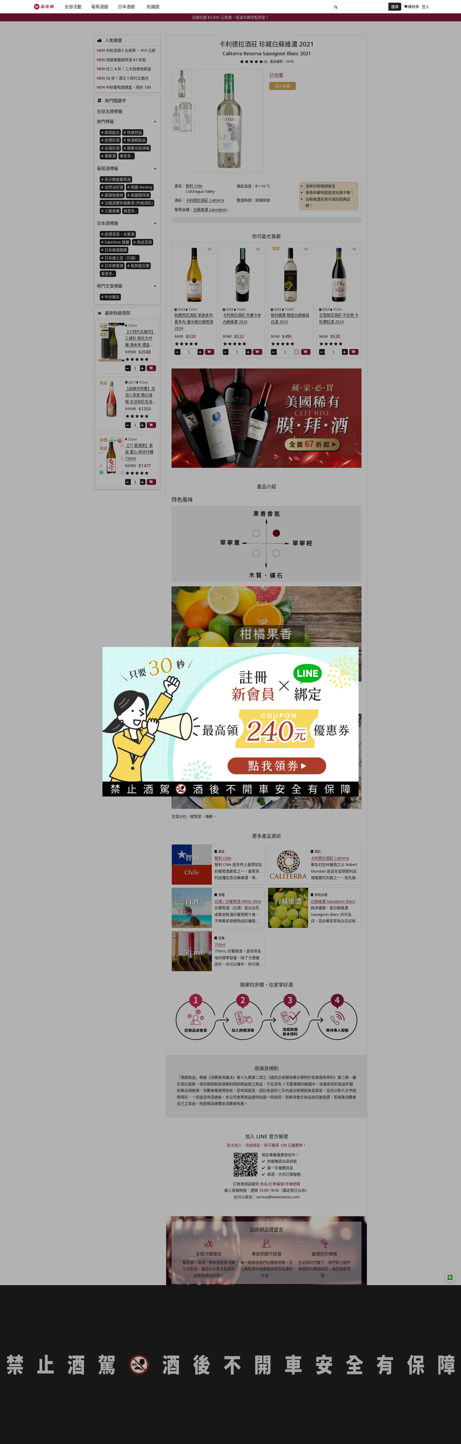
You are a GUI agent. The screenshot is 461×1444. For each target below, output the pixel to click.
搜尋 (395, 6)
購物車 (413, 6)
